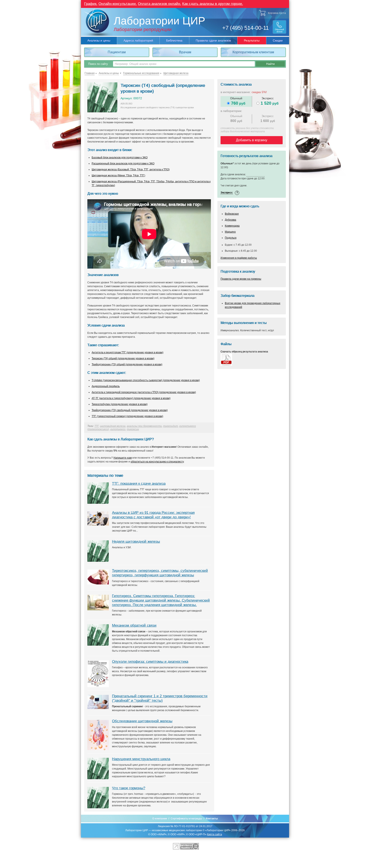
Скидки (278, 40)
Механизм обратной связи (134, 625)
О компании (159, 818)
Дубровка (230, 219)
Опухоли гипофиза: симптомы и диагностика (150, 662)
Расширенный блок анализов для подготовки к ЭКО (123, 163)
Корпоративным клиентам (253, 52)
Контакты (212, 818)
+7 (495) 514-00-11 (245, 28)
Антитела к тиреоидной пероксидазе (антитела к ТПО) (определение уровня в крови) (144, 392)
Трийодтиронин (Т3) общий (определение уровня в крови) (127, 364)
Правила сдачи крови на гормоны (241, 278)
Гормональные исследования (141, 73)
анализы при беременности (144, 426)
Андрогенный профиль (106, 386)
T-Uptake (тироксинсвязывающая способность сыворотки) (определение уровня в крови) (146, 380)
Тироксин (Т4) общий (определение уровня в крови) (123, 358)
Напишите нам (122, 457)
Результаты (252, 40)
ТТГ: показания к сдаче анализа (139, 484)
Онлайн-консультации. (117, 4)
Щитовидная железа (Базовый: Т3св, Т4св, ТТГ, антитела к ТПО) (131, 169)
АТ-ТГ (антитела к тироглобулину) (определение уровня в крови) (131, 398)
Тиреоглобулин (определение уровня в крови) (120, 404)
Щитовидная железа (175, 73)
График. (90, 4)
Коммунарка (232, 225)
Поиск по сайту (98, 63)
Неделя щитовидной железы (136, 541)
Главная (90, 73)
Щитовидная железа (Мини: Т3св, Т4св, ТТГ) (118, 175)
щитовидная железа (112, 426)
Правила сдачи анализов (213, 40)
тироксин (133, 429)
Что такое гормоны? (128, 788)
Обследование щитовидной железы (142, 721)
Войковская (232, 213)
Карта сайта (214, 834)
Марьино (230, 231)
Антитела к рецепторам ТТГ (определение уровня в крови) (127, 352)
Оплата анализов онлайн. (159, 4)
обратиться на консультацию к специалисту (157, 461)
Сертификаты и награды (186, 818)
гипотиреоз (117, 429)
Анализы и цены (98, 40)
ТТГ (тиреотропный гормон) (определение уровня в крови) (127, 416)
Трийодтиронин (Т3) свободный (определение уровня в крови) (130, 410)
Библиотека (174, 40)
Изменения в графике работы (239, 257)
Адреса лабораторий (138, 40)
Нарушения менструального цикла (141, 759)
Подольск (230, 237)
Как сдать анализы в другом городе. (212, 4)
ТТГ (96, 426)
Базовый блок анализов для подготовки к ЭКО (120, 157)
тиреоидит (170, 426)
